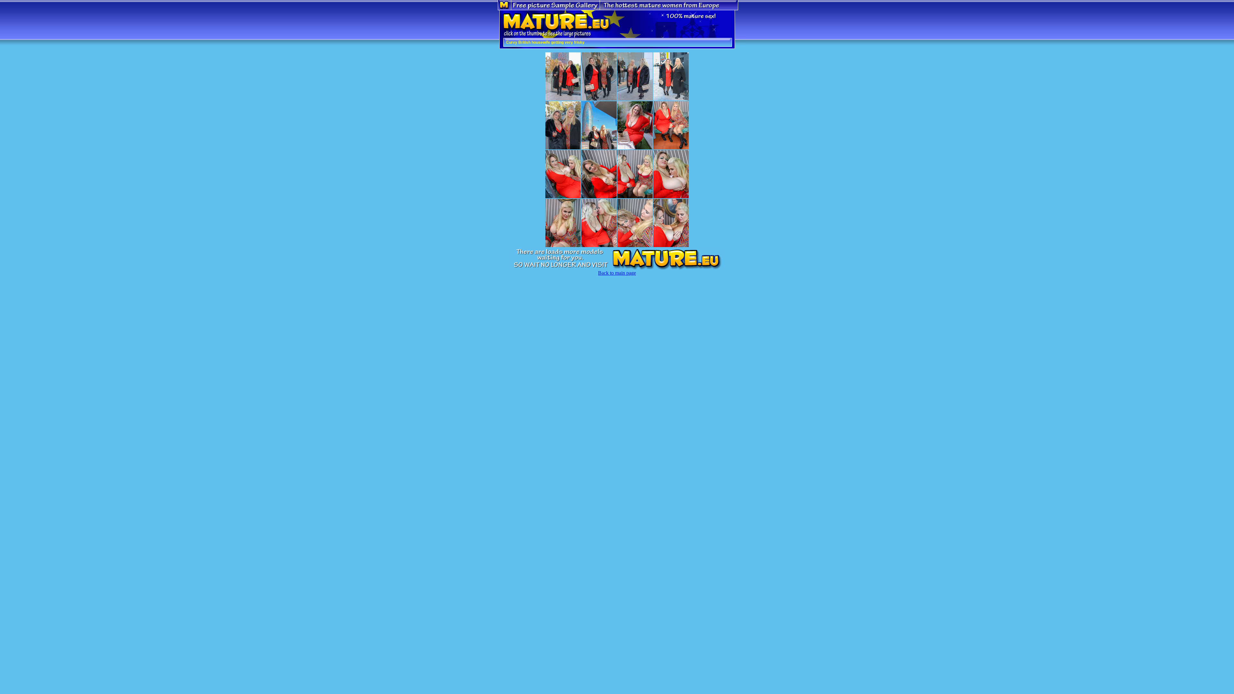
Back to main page (617, 273)
